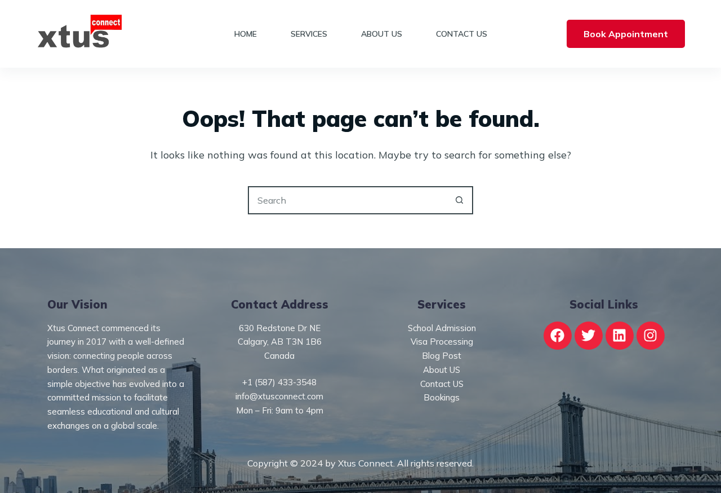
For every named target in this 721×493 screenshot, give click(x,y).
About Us (381, 34)
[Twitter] (589, 336)
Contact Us (461, 34)
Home (245, 34)
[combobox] (347, 200)
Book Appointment (626, 33)
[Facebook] (558, 336)
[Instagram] (651, 336)
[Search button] (459, 200)
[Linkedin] (620, 336)
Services (309, 34)
